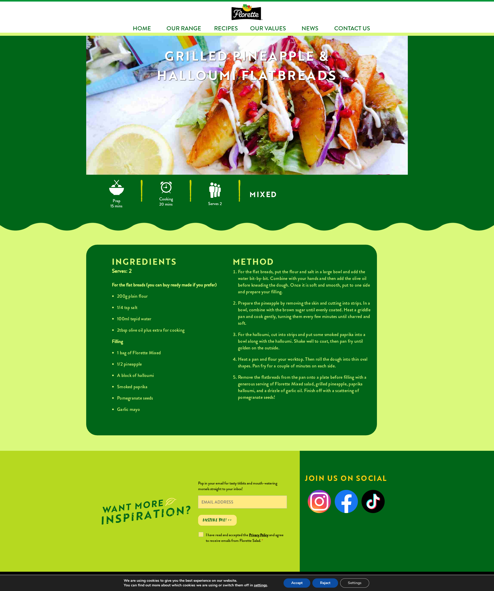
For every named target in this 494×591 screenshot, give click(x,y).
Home (142, 28)
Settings (354, 582)
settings (260, 585)
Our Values (268, 28)
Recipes (226, 28)
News (310, 28)
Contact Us (352, 28)
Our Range (183, 28)
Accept (297, 582)
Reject (325, 582)
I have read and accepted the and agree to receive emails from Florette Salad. (245, 537)
